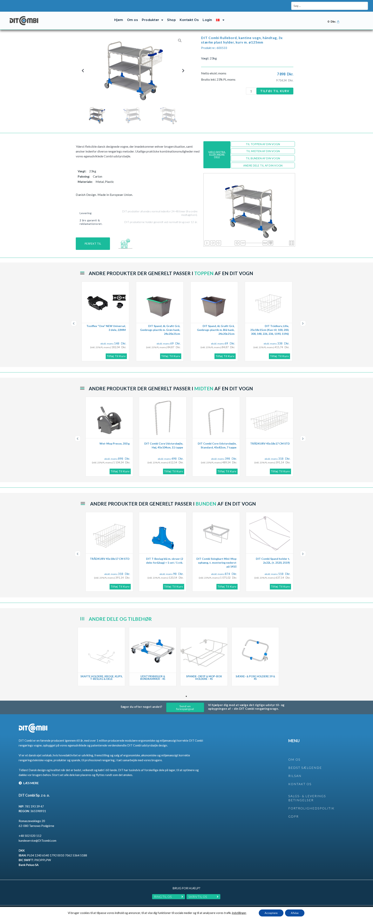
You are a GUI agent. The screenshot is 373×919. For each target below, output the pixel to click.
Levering (86, 213)
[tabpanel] (101, 656)
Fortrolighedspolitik (311, 808)
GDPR (293, 816)
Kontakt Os (189, 20)
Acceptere (271, 913)
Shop (171, 20)
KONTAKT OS (300, 784)
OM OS (294, 759)
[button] (83, 70)
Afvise (295, 913)
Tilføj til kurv (274, 91)
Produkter (150, 20)
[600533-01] (132, 71)
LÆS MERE (31, 783)
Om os (132, 20)
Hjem (118, 20)
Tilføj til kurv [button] (116, 356)
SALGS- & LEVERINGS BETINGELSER (307, 798)
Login (207, 20)
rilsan (295, 776)
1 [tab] (186, 696)
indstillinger (239, 913)
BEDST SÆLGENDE (305, 767)
